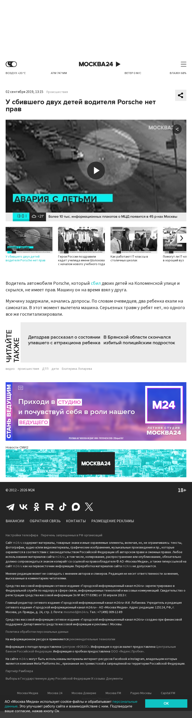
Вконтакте (23, 506)
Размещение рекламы (112, 521)
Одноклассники (36, 506)
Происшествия (57, 92)
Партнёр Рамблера (19, 671)
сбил (96, 283)
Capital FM (168, 693)
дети (55, 368)
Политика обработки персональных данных (37, 631)
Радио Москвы (140, 693)
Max (76, 506)
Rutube (49, 506)
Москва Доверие (84, 693)
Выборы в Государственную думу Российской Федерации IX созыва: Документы (64, 678)
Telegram (10, 506)
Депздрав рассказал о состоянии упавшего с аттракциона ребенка (64, 340)
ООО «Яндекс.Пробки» (127, 651)
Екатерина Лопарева (77, 368)
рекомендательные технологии (92, 639)
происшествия (28, 368)
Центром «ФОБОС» (75, 646)
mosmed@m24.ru (76, 612)
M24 (31, 490)
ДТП (45, 368)
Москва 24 (96, 64)
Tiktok (62, 506)
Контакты (76, 521)
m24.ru (17, 542)
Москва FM (113, 693)
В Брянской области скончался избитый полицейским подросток (139, 340)
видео (10, 368)
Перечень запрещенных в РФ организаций (71, 535)
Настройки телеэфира (22, 535)
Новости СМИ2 (17, 447)
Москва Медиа (27, 693)
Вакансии (15, 521)
